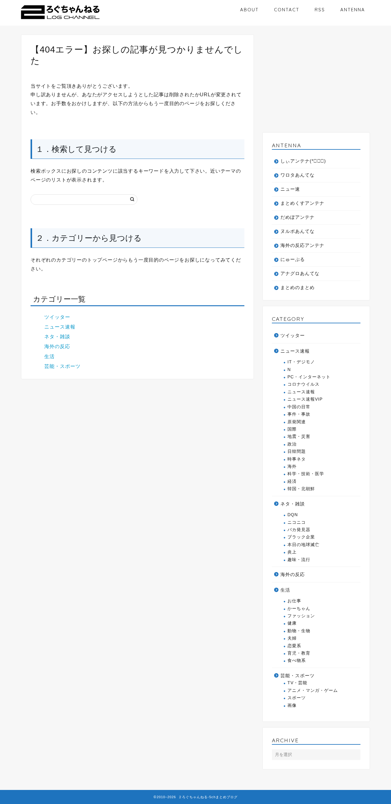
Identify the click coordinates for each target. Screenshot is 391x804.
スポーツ (296, 698)
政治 (292, 444)
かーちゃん (298, 608)
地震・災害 (298, 436)
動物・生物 (298, 631)
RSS (320, 10)
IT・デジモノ (301, 362)
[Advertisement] (316, 84)
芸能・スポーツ (62, 366)
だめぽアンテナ (297, 217)
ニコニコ (296, 522)
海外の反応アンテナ (302, 245)
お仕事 (294, 601)
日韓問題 (296, 451)
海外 (292, 466)
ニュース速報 (59, 326)
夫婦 (292, 638)
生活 (49, 356)
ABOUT (249, 10)
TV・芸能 (297, 683)
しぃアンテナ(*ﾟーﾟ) (303, 160)
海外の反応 (57, 346)
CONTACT (286, 10)
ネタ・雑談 (57, 336)
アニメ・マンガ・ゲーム (312, 690)
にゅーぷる (292, 259)
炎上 (292, 552)
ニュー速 (290, 189)
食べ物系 (296, 660)
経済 (292, 481)
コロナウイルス (303, 384)
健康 (292, 623)
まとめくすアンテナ (302, 203)
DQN (292, 514)
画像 (292, 705)
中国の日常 (298, 407)
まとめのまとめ (297, 287)
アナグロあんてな (300, 273)
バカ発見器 (298, 529)
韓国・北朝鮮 (301, 488)
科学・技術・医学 (305, 474)
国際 (292, 429)
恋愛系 (294, 646)
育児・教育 (298, 653)
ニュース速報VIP (305, 399)
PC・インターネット (309, 377)
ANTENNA (352, 10)
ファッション (301, 616)
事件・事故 (298, 414)
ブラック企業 (301, 537)
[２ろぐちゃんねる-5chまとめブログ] (60, 20)
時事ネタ (296, 459)
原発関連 (296, 422)
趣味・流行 (298, 559)
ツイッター (57, 317)
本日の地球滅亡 (303, 544)
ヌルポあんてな (297, 231)
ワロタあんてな (297, 175)
